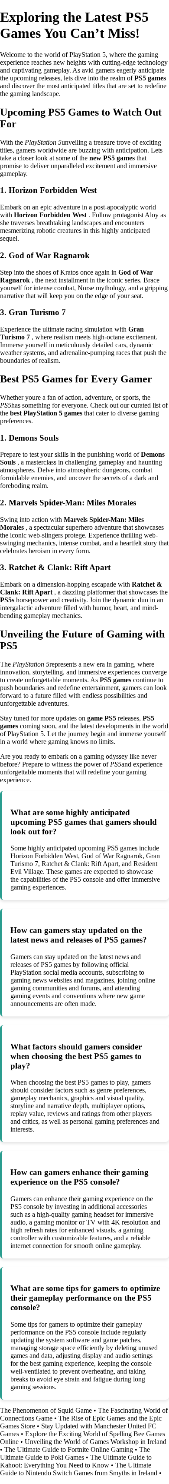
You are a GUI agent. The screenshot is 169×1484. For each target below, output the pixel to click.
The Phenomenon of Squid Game (46, 1410)
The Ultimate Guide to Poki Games (75, 1453)
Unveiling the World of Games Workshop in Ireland (95, 1441)
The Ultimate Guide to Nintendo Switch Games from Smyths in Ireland (78, 1469)
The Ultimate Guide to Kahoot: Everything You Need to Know (76, 1461)
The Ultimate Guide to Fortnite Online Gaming (68, 1449)
